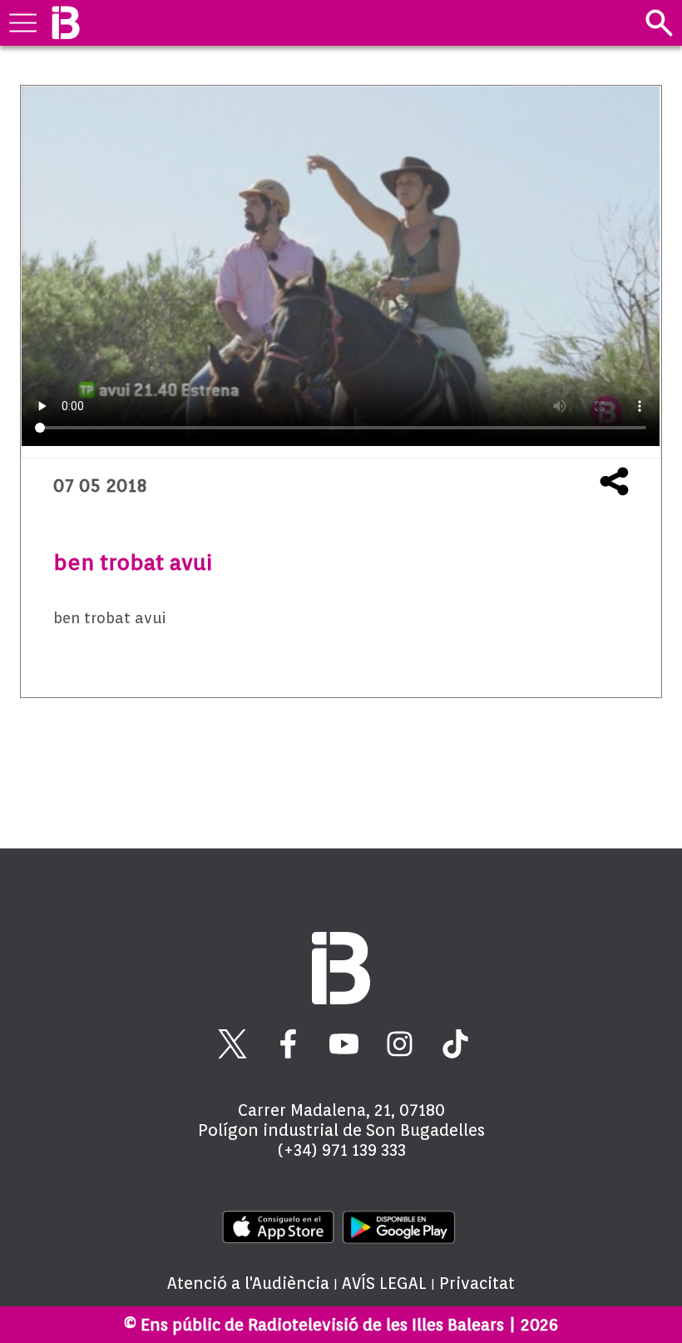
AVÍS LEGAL (384, 1283)
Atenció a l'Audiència (248, 1283)
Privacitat (477, 1283)
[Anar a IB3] (65, 23)
